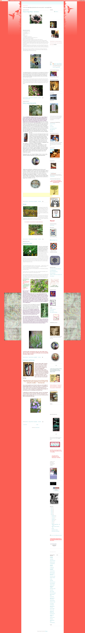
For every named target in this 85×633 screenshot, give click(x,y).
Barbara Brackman (52, 560)
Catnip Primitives (52, 563)
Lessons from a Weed (27, 243)
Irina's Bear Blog (52, 583)
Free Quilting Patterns (53, 270)
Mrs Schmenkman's (52, 273)
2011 (52, 509)
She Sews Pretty (52, 608)
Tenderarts (51, 618)
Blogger (46, 631)
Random (58, 490)
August (53, 520)
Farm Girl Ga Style (52, 576)
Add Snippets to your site (53, 479)
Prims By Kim (52, 596)
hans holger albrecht (53, 551)
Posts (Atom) (37, 427)
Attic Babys (51, 559)
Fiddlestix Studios (52, 577)
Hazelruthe (51, 580)
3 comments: (39, 201)
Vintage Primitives (25, 5)
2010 (52, 510)
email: (50, 544)
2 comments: (39, 97)
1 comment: (39, 357)
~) (51, 439)
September (53, 519)
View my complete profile (56, 67)
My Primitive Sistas (52, 588)
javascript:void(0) (27, 98)
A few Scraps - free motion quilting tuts (55, 268)
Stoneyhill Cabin (52, 613)
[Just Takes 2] (56, 11)
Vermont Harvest (52, 622)
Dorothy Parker (52, 176)
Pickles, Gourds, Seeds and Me (29, 103)
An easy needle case (53, 309)
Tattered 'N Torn (52, 617)
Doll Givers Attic (52, 572)
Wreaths (24, 204)
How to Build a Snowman (53, 312)
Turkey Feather (52, 225)
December (53, 515)
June (52, 523)
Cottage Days (52, 567)
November (53, 516)
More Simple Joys (52, 129)
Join (54, 490)
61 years (51, 125)
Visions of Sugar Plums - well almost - (31, 11)
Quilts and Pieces (52, 600)
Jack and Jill (51, 126)
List (55, 490)
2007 (52, 514)
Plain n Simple (52, 591)
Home (37, 424)
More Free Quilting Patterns (54, 271)
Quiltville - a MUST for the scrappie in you (56, 274)
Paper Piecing (52, 310)
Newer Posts (25, 424)
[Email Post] (42, 97)
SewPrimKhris (52, 604)
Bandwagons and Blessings (28, 360)
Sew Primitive (52, 603)
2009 (52, 511)
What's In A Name (52, 123)
